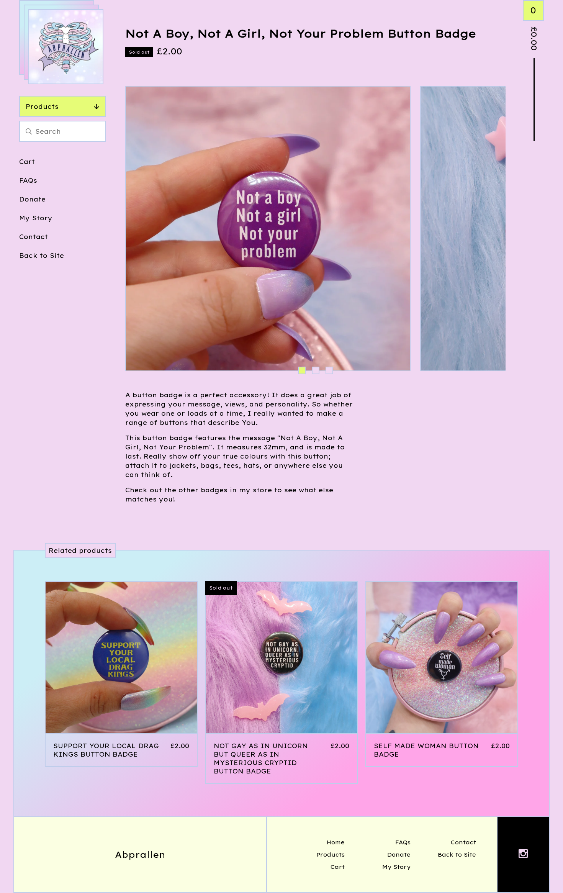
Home (336, 842)
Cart (27, 161)
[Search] (28, 131)
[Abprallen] (65, 46)
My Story (35, 218)
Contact (33, 237)
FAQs (28, 180)
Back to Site (41, 255)
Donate (32, 199)
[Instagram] (523, 854)
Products (42, 106)
